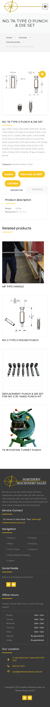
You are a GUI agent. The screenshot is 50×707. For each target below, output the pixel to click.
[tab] (16, 190)
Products (33, 538)
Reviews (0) (37, 189)
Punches (23, 37)
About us (11, 538)
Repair (10, 543)
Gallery (11, 560)
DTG (33, 690)
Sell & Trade (13, 549)
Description (17, 190)
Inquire (9, 174)
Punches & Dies (13, 42)
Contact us (33, 549)
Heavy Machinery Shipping (19, 555)
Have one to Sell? (31, 174)
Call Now (12, 183)
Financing (33, 543)
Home (9, 37)
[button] (42, 74)
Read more (25, 262)
